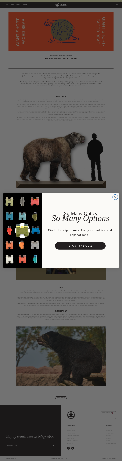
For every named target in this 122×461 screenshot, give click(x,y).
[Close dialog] (115, 197)
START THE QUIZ (80, 245)
